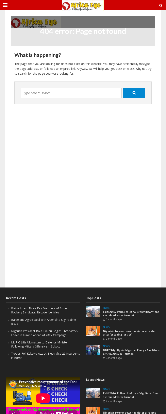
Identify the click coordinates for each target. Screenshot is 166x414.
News (106, 307)
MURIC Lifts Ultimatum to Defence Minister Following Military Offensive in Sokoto (39, 344)
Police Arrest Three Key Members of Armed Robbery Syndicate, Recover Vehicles (39, 310)
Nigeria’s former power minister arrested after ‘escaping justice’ (129, 332)
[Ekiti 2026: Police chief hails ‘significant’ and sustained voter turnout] (93, 311)
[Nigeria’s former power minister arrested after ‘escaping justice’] (93, 330)
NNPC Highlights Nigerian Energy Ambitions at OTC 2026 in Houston (131, 352)
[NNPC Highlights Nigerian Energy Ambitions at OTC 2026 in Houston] (93, 350)
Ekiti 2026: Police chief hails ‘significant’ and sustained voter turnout (131, 313)
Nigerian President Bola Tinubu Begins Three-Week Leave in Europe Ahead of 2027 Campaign (44, 333)
